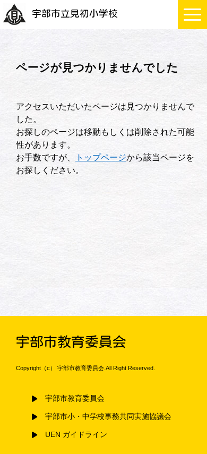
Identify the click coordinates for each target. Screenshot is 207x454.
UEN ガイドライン (76, 435)
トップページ (100, 157)
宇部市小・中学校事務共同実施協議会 (108, 417)
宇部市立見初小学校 (75, 13)
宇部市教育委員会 (75, 398)
